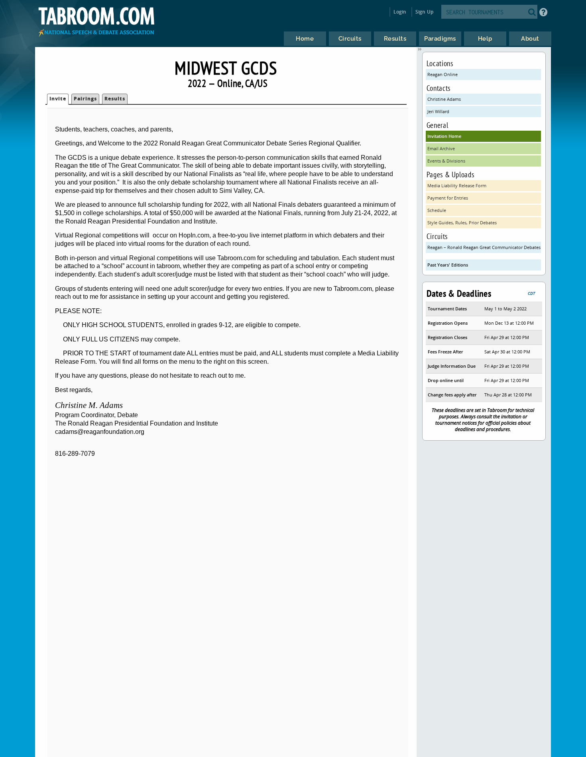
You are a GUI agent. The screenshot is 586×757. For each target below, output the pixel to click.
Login (400, 11)
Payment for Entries (447, 198)
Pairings (85, 98)
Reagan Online (442, 74)
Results (114, 98)
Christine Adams (444, 99)
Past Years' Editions (447, 265)
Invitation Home (444, 136)
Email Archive (441, 148)
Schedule (436, 210)
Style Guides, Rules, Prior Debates (462, 223)
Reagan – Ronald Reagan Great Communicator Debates (484, 247)
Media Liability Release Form (456, 185)
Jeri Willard (438, 111)
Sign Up (424, 11)
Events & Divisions (446, 161)
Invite (57, 98)
